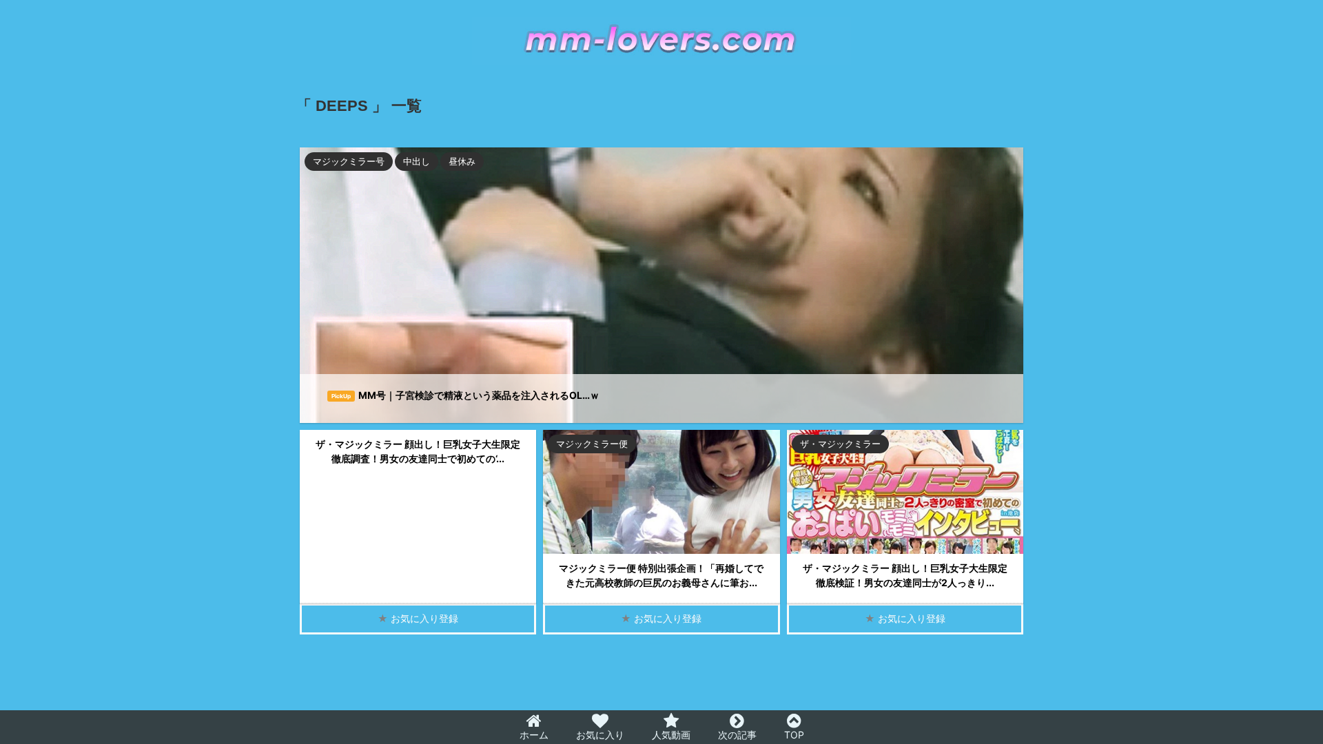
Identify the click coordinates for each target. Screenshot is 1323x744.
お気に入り (600, 735)
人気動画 (671, 735)
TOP (794, 735)
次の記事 (737, 735)
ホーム (534, 735)
